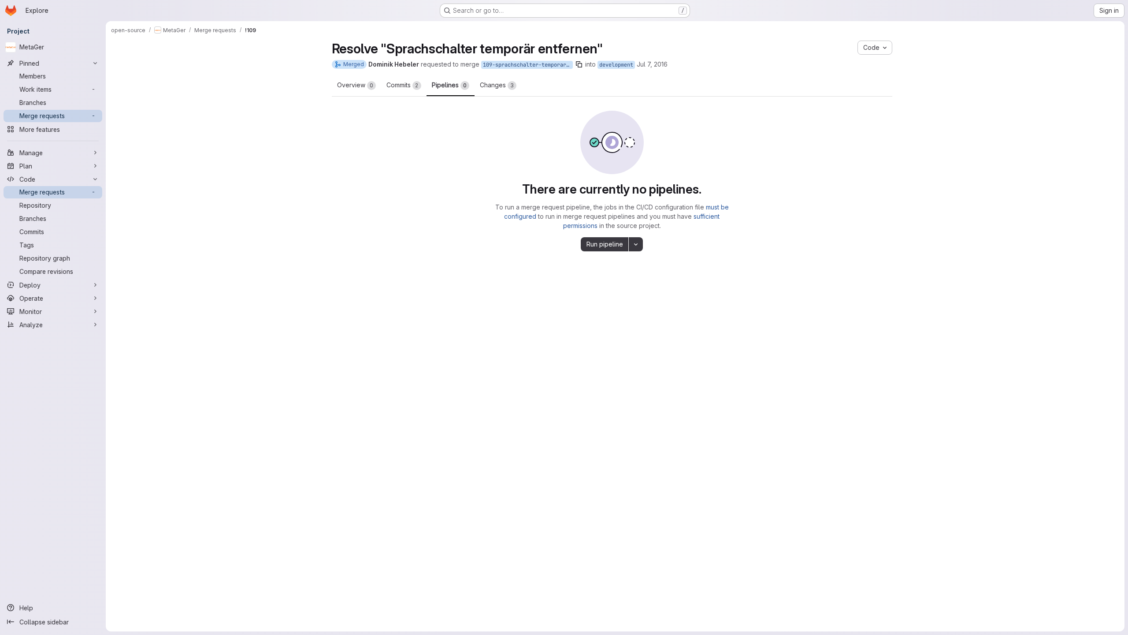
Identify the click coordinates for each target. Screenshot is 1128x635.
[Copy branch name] (579, 64)
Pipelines (449, 85)
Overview (355, 85)
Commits (402, 85)
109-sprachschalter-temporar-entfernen (528, 64)
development (616, 64)
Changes (497, 85)
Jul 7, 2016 (652, 64)
